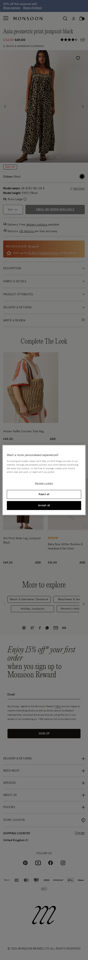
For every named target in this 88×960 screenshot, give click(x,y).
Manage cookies (44, 483)
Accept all (44, 505)
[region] (44, 480)
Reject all (44, 494)
